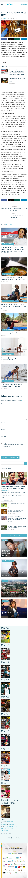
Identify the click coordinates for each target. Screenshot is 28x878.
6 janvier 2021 (6, 555)
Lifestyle (5, 540)
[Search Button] (25, 463)
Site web (3, 436)
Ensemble (5, 600)
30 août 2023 (12, 83)
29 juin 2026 (11, 523)
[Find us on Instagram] (11, 838)
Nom (3, 422)
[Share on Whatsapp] (17, 39)
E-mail (3, 429)
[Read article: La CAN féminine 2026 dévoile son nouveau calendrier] (4, 505)
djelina (4, 18)
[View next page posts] (15, 88)
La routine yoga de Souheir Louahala (13, 333)
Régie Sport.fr (4, 824)
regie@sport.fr (11, 824)
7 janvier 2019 (6, 575)
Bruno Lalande (10, 821)
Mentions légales (4, 830)
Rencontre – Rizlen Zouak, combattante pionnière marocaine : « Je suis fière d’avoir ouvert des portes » (17, 519)
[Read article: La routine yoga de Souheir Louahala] (14, 322)
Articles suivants (8, 500)
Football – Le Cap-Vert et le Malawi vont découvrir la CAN (17, 526)
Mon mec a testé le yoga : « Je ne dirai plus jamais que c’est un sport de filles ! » (14, 306)
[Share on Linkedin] (24, 39)
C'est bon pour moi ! (8, 243)
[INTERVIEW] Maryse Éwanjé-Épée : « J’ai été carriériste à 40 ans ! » (13, 573)
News (4, 482)
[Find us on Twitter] (9, 838)
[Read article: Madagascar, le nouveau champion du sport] (14, 588)
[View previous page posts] (13, 88)
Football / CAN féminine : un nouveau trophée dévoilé (15, 510)
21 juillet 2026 (14, 490)
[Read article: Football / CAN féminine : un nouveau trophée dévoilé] (4, 511)
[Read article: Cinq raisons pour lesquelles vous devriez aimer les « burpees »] (14, 373)
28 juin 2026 (11, 529)
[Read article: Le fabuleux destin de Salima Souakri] (14, 608)
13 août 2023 (4, 310)
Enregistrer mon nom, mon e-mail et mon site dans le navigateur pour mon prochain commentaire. (14, 444)
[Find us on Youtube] (16, 838)
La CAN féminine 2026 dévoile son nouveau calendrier (16, 504)
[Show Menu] (2, 4)
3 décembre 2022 (5, 361)
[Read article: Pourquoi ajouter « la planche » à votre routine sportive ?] (14, 347)
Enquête (5, 580)
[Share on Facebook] (4, 39)
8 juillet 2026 (12, 507)
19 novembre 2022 (5, 388)
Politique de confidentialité (7, 828)
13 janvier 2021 (6, 595)
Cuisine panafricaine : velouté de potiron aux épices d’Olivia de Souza (17, 80)
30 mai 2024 (12, 75)
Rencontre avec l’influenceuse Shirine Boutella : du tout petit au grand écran (13, 551)
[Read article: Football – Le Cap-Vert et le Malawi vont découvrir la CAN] (4, 527)
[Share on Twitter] (11, 39)
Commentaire (5, 404)
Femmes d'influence (8, 560)
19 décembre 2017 (12, 18)
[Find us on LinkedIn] (19, 838)
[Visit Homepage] (11, 4)
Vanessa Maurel (5, 490)
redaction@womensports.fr (12, 826)
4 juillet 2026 (12, 513)
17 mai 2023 (4, 335)
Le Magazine (23, 4)
